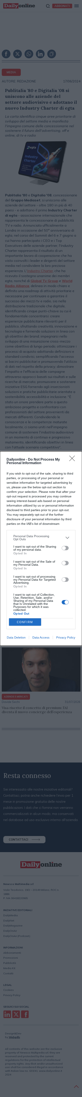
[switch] (65, 548)
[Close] (73, 460)
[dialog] (41, 548)
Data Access (40, 637)
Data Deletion (16, 637)
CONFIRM (25, 622)
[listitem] (41, 538)
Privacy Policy (65, 637)
